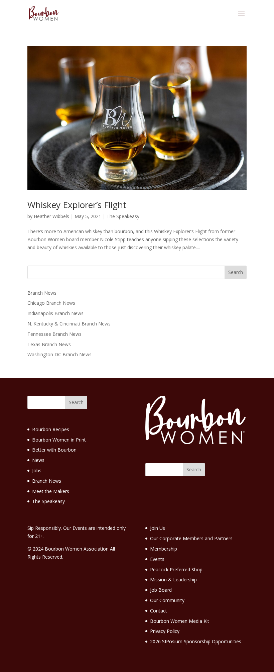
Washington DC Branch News (59, 354)
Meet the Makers (50, 491)
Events (157, 559)
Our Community (167, 600)
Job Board (161, 590)
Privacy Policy (164, 631)
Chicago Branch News (51, 303)
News (38, 460)
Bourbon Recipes (50, 429)
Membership (163, 549)
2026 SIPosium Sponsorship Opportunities (195, 641)
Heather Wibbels (51, 216)
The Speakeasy (123, 216)
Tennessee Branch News (54, 334)
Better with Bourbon (54, 450)
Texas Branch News (49, 344)
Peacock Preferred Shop (176, 569)
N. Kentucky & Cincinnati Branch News (69, 323)
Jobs (36, 470)
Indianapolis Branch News (55, 313)
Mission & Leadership (173, 579)
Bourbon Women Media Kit (179, 621)
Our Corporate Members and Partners (191, 538)
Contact (158, 610)
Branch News (41, 293)
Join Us (157, 528)
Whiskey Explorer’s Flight (76, 205)
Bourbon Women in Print (59, 440)
